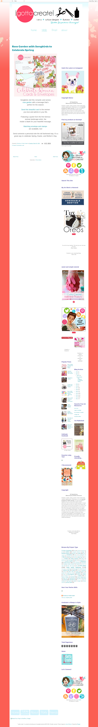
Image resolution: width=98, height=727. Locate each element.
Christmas (69, 554)
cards (79, 553)
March (78, 375)
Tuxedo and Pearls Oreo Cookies (69, 385)
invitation (83, 564)
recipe (64, 574)
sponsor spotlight (73, 575)
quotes (84, 573)
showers (84, 574)
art (62, 552)
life (76, 565)
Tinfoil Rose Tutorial (69, 378)
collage (63, 556)
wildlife (74, 581)
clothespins (82, 554)
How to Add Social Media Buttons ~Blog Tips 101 (70, 393)
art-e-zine (76, 408)
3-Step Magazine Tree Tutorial (70, 412)
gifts (76, 560)
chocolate (63, 554)
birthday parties (65, 553)
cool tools (74, 556)
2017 (77, 387)
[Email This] (44, 143)
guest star (77, 561)
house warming (76, 562)
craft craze (80, 556)
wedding (63, 581)
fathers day (79, 557)
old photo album (77, 416)
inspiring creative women (69, 564)
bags (83, 552)
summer (73, 577)
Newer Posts (15, 156)
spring (79, 575)
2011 (77, 398)
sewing (78, 574)
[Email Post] (42, 143)
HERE (80, 174)
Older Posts (55, 156)
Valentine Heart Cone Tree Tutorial (70, 372)
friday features (74, 558)
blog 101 (73, 553)
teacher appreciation (81, 577)
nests (79, 570)
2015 (77, 391)
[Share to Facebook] (49, 143)
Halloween (83, 561)
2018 (77, 386)
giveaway (81, 560)
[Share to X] (47, 143)
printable (78, 573)
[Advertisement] (38, 37)
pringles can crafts (70, 573)
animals (78, 550)
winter (79, 581)
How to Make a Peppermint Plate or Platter (70, 366)
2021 (77, 373)
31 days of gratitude (67, 550)
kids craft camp (70, 565)
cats (84, 553)
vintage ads (76, 414)
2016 (77, 389)
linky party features (73, 567)
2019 (77, 384)
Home (36, 156)
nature (73, 570)
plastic (82, 571)
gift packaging (70, 560)
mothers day (66, 570)
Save (74, 234)
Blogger (78, 724)
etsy (75, 557)
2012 (77, 396)
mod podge (75, 568)
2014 (77, 393)
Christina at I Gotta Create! (22, 143)
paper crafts (71, 571)
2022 (77, 372)
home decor (67, 562)
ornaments (84, 570)
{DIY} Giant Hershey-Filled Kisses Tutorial (70, 426)
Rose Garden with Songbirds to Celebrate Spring (32, 48)
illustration (84, 562)
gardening (64, 560)
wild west (69, 581)
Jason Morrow (68, 724)
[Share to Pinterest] (50, 143)
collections (69, 556)
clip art (76, 554)
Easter (70, 557)
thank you (65, 578)
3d (74, 550)
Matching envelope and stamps (35, 126)
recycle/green (70, 574)
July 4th (63, 565)
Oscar (65, 571)
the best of (79, 578)
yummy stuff (69, 582)
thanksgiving (72, 578)
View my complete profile (67, 597)
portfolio (63, 573)
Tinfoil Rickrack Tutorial (69, 405)
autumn (67, 552)
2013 (77, 395)
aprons (83, 550)
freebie (66, 558)
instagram (78, 564)
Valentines (72, 579)
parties (77, 571)
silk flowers (65, 575)
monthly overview (82, 568)
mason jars (69, 568)
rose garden (27, 102)
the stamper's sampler (79, 412)
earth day (65, 557)
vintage (83, 579)
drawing (84, 556)
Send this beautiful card (30, 110)
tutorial (65, 579)
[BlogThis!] (46, 143)
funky (83, 558)
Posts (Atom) (38, 160)
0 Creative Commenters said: (18, 145)
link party (83, 565)
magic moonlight (77, 410)
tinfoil (85, 578)
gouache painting (69, 561)
